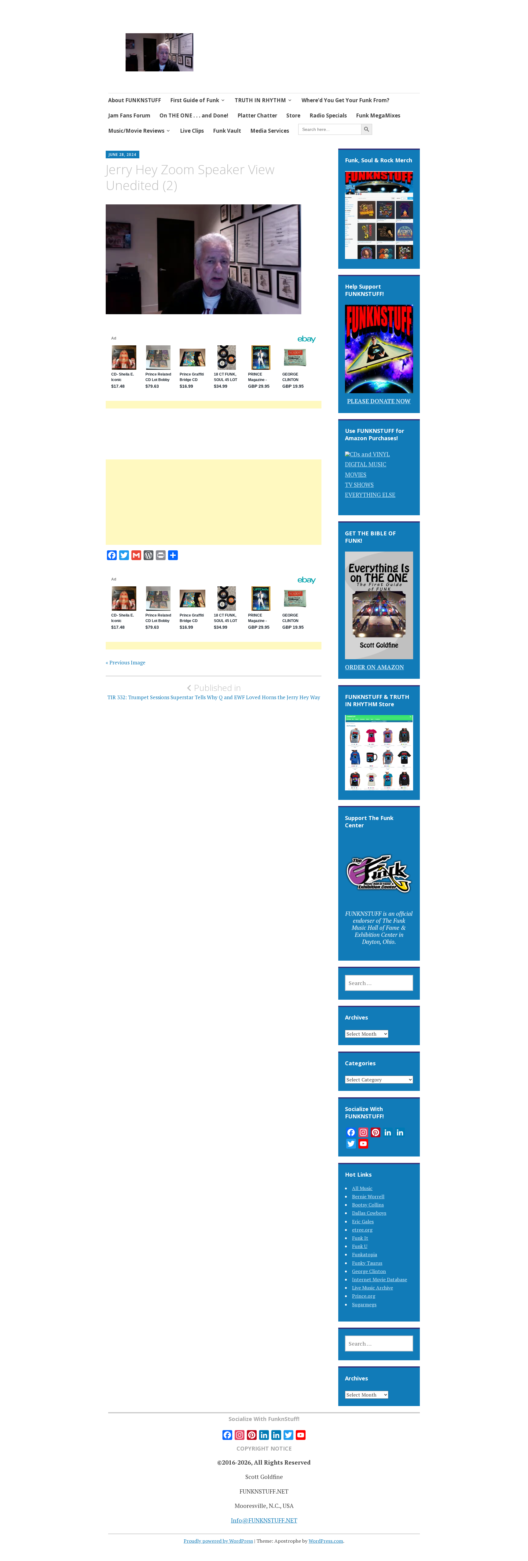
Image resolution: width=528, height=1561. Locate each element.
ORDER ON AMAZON (374, 667)
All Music (362, 1188)
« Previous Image (125, 663)
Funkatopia (364, 1254)
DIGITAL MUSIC (365, 464)
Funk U (359, 1246)
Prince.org (363, 1296)
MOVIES (355, 474)
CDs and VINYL (370, 454)
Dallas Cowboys (369, 1213)
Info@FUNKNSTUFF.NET (264, 1520)
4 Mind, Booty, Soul (247, 45)
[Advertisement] (213, 509)
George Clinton (369, 1271)
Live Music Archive (372, 1287)
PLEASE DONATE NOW (379, 401)
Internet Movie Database (379, 1279)
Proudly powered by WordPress (218, 1541)
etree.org (362, 1229)
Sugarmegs (364, 1304)
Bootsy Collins (368, 1204)
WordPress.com (326, 1541)
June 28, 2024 (122, 154)
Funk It (360, 1238)
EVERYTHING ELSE (370, 494)
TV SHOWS (359, 484)
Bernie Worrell (368, 1196)
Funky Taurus (367, 1263)
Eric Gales (363, 1221)
